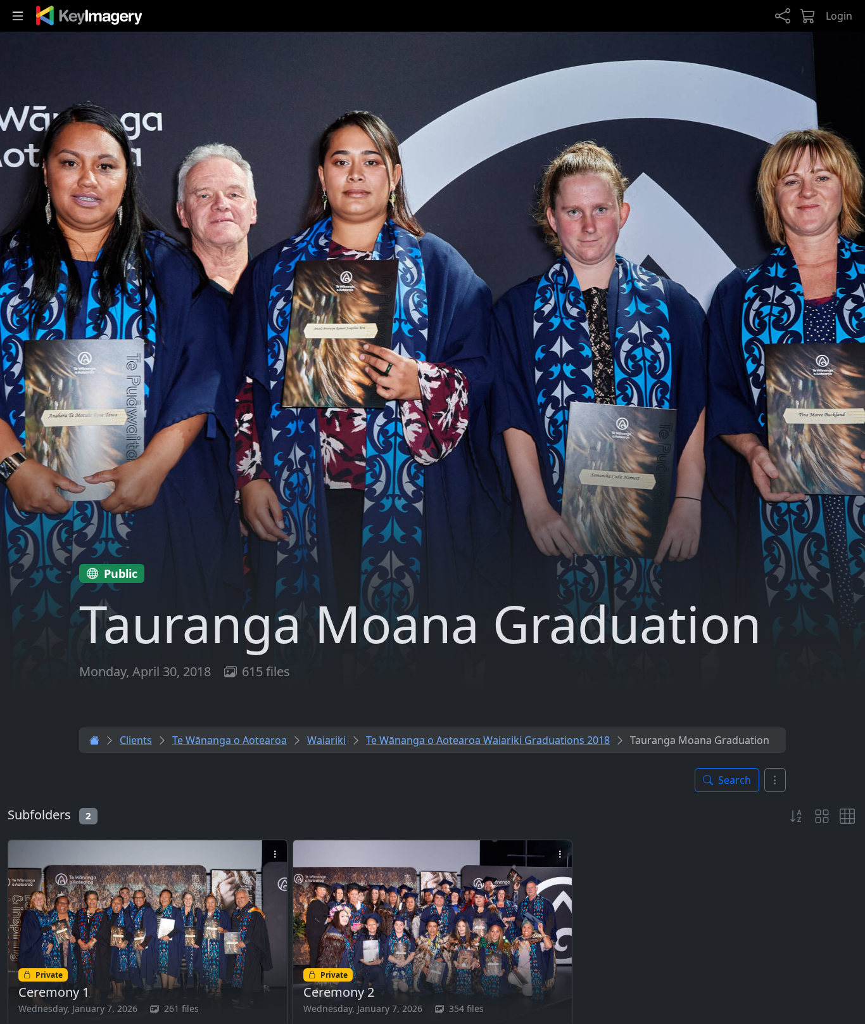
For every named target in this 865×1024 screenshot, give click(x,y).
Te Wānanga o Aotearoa (229, 740)
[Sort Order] (796, 816)
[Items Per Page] (847, 816)
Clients (136, 740)
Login (839, 16)
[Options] (775, 780)
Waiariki (326, 740)
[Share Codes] (782, 16)
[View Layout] (822, 816)
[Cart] (808, 16)
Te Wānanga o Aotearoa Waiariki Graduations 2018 (488, 740)
